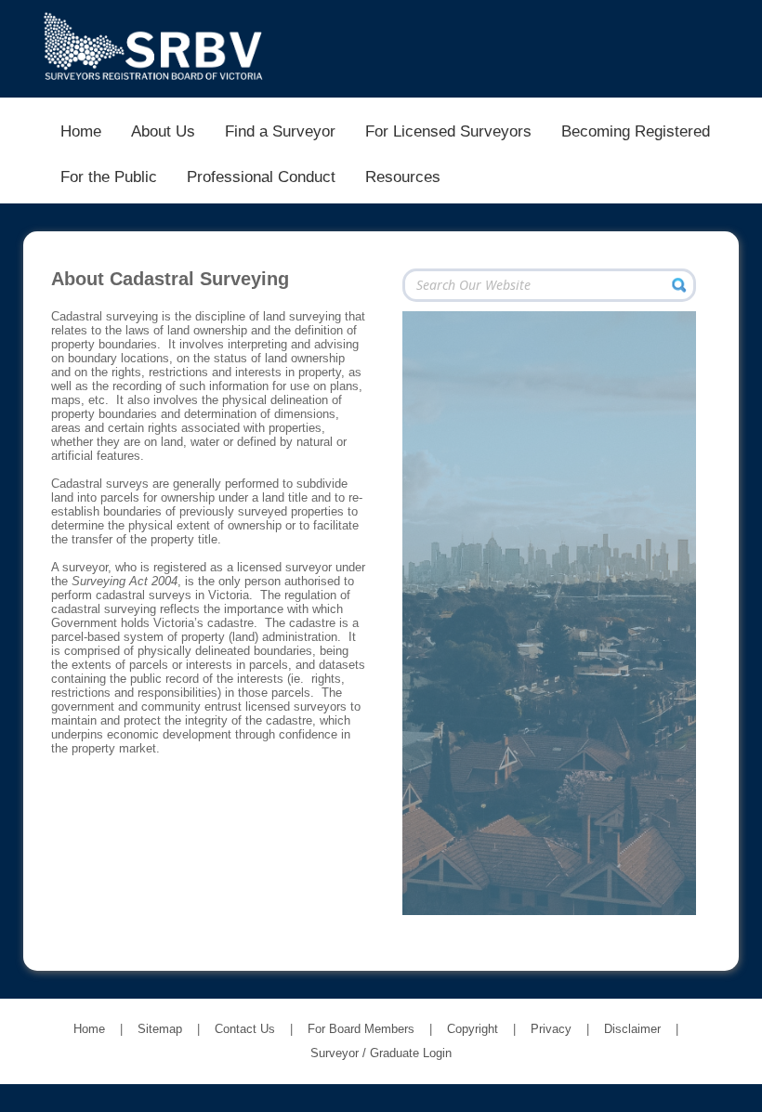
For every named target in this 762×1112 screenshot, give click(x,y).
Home (81, 131)
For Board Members (361, 1029)
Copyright (472, 1029)
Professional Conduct (261, 176)
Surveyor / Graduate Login (381, 1053)
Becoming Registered (635, 131)
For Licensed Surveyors (448, 131)
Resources (403, 176)
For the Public (108, 176)
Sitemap (160, 1029)
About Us (163, 131)
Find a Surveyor (280, 131)
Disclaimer (632, 1029)
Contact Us (245, 1029)
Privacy (551, 1029)
